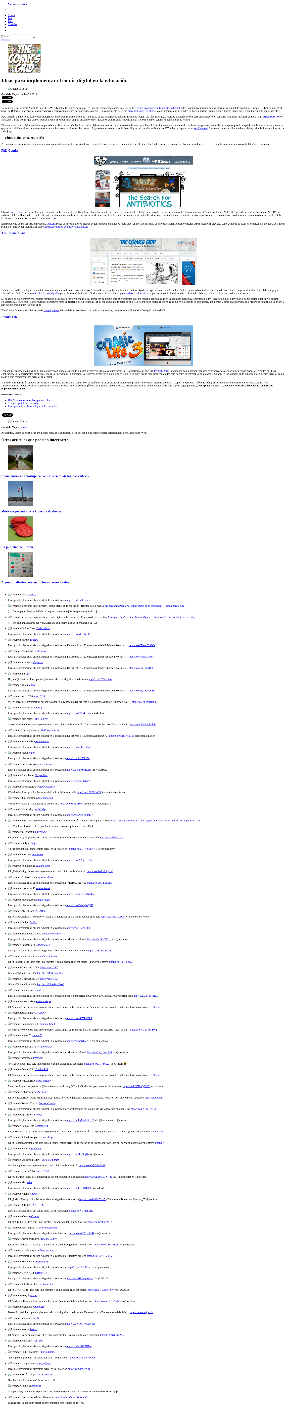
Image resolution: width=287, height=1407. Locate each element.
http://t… (157, 1007)
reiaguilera (39, 1306)
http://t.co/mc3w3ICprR (80, 1267)
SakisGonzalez (45, 1284)
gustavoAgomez (47, 877)
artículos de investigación (46, 293)
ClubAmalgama (47, 1351)
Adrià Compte (44, 1374)
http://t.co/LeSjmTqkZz (99, 882)
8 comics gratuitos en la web (23, 403)
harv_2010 (39, 696)
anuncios (36, 1385)
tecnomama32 (44, 1046)
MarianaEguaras (48, 1227)
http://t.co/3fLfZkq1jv (77, 1154)
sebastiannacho (46, 1250)
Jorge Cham (16, 212)
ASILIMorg (40, 911)
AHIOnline (40, 1012)
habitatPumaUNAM (54, 933)
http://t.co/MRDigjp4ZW (80, 1278)
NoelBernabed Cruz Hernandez (72, 1397)
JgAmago (37, 1114)
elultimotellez (43, 865)
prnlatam (36, 1148)
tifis (28, 673)
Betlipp (33, 922)
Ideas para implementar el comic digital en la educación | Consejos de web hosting (151, 617)
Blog (10, 18)
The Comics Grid (13, 233)
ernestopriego (43, 1001)
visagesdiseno (44, 1363)
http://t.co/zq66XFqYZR (79, 1018)
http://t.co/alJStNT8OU (99, 939)
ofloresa (34, 1216)
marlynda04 (41, 831)
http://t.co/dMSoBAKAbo (80, 894)
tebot (29, 1182)
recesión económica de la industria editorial (157, 108)
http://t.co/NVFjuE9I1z (81, 1210)
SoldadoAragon (47, 1137)
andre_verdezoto (48, 956)
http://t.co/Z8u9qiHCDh (79, 860)
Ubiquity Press (51, 310)
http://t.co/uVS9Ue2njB (81, 1233)
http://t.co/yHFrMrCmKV (80, 713)
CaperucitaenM (46, 786)
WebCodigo (41, 809)
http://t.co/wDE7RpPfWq (143, 1029)
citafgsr (34, 843)
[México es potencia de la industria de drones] (20, 505)
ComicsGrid (41, 1069)
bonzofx (35, 1318)
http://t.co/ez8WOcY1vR (92, 1199)
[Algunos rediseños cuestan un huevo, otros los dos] (20, 575)
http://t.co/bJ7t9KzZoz (100, 679)
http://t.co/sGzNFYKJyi (79, 1041)
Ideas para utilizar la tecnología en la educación (32, 406)
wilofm (33, 1193)
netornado (38, 1057)
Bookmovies (41, 1261)
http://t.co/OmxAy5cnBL (81, 1368)
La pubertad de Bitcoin (17, 547)
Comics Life (9, 317)
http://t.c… (160, 1131)
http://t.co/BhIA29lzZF (100, 950)
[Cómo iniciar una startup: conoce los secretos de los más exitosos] (20, 469)
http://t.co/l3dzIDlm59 (78, 758)
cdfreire (34, 639)
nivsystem (38, 662)
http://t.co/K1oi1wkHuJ (121, 735)
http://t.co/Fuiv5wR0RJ (78, 769)
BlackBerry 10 (271, 116)
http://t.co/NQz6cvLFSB (142, 690)
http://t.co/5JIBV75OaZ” (97, 1063)
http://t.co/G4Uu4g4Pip (141, 668)
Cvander (12, 24)
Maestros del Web (17, 4)
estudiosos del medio (135, 293)
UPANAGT (41, 1272)
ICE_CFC (38, 1205)
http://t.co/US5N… (155, 1097)
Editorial (5, 39)
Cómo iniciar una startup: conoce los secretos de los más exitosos (45, 476)
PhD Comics (9, 150)
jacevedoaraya (44, 764)
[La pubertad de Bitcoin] (20, 540)
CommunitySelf (47, 1024)
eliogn (32, 752)
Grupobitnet (41, 775)
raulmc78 (37, 1035)
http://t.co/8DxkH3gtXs (141, 656)
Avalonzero (40, 651)
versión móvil (201, 128)
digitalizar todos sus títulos (141, 111)
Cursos (11, 15)
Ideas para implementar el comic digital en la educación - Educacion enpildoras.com (155, 820)
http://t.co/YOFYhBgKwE (83, 848)
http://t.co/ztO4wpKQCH (79, 905)
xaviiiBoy (37, 707)
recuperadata (42, 741)
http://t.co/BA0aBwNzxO (50, 984)
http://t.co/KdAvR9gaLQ (79, 814)
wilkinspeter (41, 1092)
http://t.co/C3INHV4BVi (100, 1255)
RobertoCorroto (47, 1103)
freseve (33, 1329)
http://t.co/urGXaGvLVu (143, 1108)
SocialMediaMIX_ (51, 1159)
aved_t (32, 594)
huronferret (39, 990)
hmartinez (37, 854)
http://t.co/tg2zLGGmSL (79, 781)
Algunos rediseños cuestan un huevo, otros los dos (35, 582)
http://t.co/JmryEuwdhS (99, 1052)
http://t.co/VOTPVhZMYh (80, 1323)
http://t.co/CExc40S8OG (142, 645)
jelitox (32, 684)
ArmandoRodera (48, 1238)
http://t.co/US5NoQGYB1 (136, 1086)
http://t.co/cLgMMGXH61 (80, 1120)
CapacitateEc (43, 944)
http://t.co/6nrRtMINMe (79, 1346)
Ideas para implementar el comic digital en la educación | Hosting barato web (143, 605)
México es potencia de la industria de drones (31, 511)
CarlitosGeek (43, 628)
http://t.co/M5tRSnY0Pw (50, 973)
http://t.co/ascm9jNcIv (141, 1312)
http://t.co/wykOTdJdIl (78, 634)
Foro (10, 21)
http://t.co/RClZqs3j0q (78, 927)
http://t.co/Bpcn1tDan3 (144, 701)
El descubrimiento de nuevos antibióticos (65, 226)
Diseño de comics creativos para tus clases (30, 400)
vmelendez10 (43, 888)
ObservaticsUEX (49, 967)
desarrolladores (161, 370)
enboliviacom (43, 899)
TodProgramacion (50, 730)
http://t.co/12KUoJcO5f (89, 792)
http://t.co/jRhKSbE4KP (143, 724)
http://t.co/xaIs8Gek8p (78, 747)
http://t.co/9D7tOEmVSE (92, 1165)
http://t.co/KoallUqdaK (78, 600)
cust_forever (41, 718)
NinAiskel (38, 1340)
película (51, 223)
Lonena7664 (42, 1171)
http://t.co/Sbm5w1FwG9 (82, 1357)
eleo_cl (33, 1295)
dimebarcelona (45, 797)
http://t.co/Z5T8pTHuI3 (146, 995)
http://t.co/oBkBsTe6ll (71, 803)
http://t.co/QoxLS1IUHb (79, 1188)
